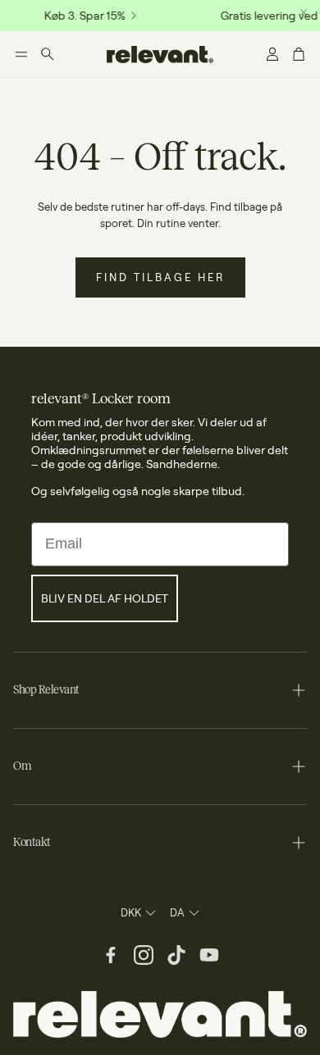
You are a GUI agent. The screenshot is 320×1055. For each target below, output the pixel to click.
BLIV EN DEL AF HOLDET (104, 598)
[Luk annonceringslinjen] (303, 12)
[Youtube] (209, 955)
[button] (21, 54)
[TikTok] (176, 955)
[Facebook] (111, 955)
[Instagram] (143, 955)
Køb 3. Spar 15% (82, 15)
